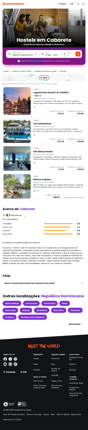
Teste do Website (62, 414)
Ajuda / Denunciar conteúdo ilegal (39, 387)
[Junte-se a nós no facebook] (5, 359)
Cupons (46, 414)
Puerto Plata (49, 303)
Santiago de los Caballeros (32, 317)
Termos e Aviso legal (34, 414)
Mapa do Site (76, 414)
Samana (26, 310)
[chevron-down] (25, 217)
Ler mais (54, 83)
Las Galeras (41, 310)
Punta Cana (10, 310)
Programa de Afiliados (74, 389)
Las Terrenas (31, 303)
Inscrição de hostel (76, 383)
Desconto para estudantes (56, 387)
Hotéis (35, 364)
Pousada (36, 370)
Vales (53, 414)
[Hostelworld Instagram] (15, 359)
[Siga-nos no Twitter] (10, 359)
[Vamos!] (78, 54)
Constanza (75, 310)
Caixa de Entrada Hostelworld (75, 394)
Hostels (36, 358)
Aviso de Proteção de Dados (14, 414)
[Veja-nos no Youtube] (5, 364)
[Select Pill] (78, 4)
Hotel (36, 176)
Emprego (72, 370)
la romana (9, 317)
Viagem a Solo (56, 381)
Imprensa (72, 364)
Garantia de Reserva (55, 370)
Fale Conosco (38, 381)
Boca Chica (59, 310)
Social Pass (55, 358)
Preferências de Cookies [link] (12, 420)
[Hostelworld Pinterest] (10, 364)
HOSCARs (54, 375)
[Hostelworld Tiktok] (15, 364)
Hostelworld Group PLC (76, 358)
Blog (53, 364)
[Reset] (36, 54)
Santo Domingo (12, 303)
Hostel (36, 89)
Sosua (64, 303)
